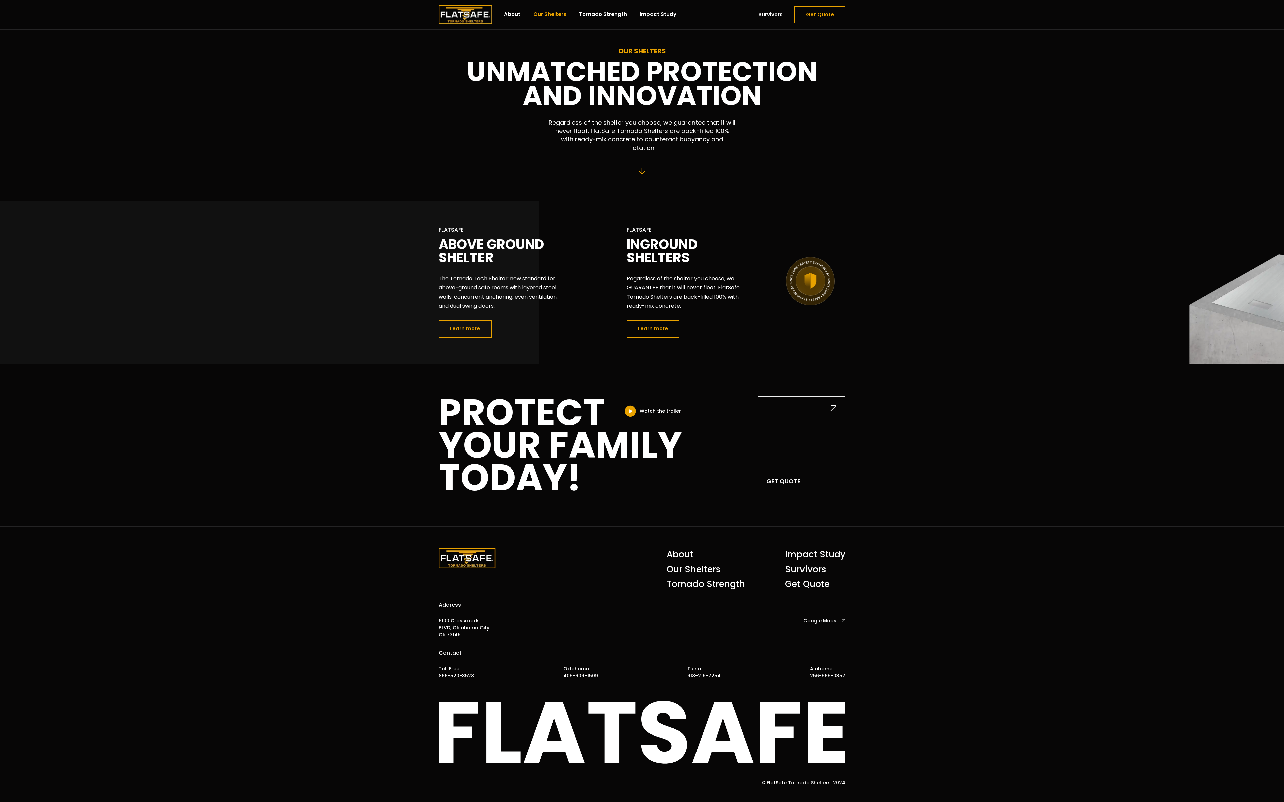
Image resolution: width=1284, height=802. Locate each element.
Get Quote (820, 14)
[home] (465, 14)
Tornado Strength (603, 14)
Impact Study (658, 14)
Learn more (465, 328)
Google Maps (819, 620)
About (512, 14)
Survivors (770, 14)
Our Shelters (549, 14)
